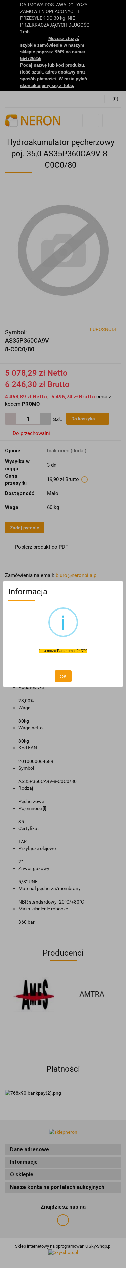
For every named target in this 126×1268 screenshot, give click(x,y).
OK (63, 676)
